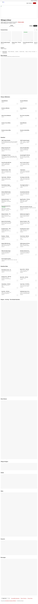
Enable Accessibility (34, 0)
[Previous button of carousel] (34, 30)
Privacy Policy (30, 598)
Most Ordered (5, 51)
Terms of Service (23, 598)
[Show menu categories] (1, 51)
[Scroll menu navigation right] (36, 51)
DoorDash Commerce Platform (10, 600)
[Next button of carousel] (36, 30)
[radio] (31, 26)
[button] (6, 37)
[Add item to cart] (10, 40)
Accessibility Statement (15, 598)
